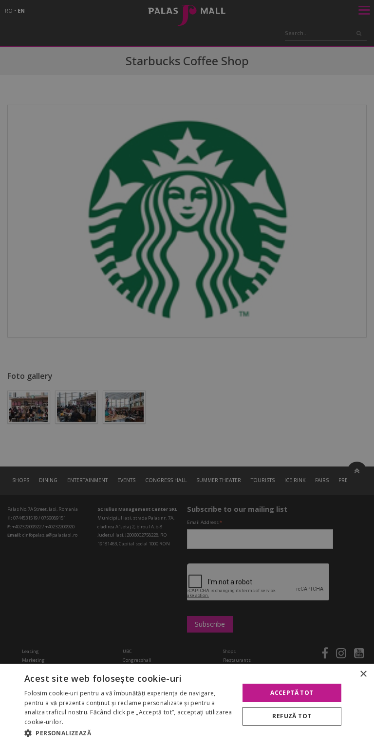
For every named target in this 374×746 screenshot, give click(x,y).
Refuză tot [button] (291, 716)
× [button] (363, 674)
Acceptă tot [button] (291, 693)
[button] (128, 733)
